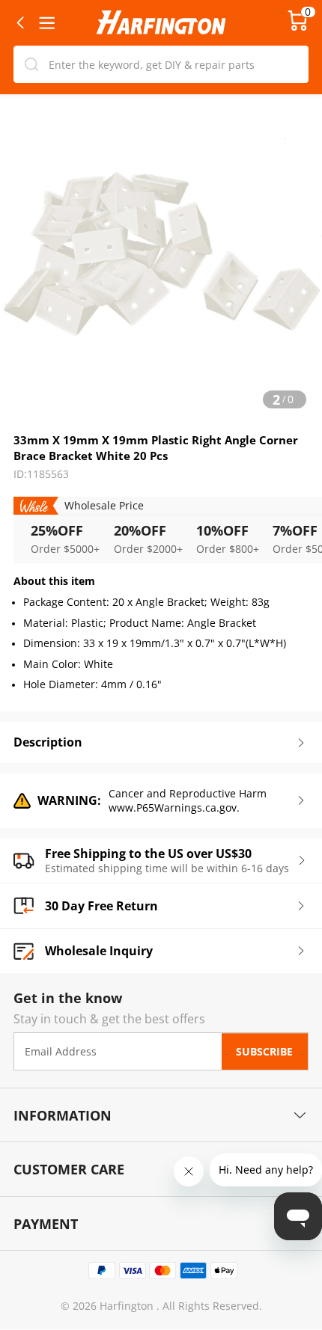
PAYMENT (45, 1223)
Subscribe (264, 1051)
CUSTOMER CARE (68, 1168)
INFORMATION (62, 1115)
